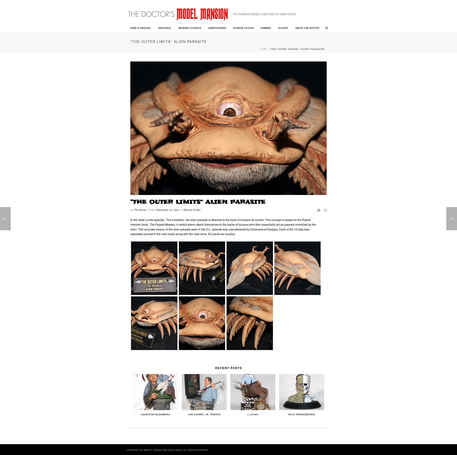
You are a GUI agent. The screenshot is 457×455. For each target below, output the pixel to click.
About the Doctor (307, 28)
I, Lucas (253, 414)
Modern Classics (190, 28)
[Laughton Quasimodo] (155, 392)
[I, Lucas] (252, 392)
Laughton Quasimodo (155, 414)
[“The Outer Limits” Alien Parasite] (228, 128)
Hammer (266, 28)
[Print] (318, 209)
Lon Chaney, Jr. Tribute (204, 414)
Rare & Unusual (140, 28)
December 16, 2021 (168, 210)
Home (264, 49)
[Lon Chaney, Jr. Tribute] (204, 392)
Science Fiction (243, 28)
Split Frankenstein (301, 414)
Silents (283, 28)
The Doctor (140, 210)
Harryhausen (217, 28)
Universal (164, 28)
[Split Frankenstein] (301, 392)
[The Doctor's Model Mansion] (212, 11)
